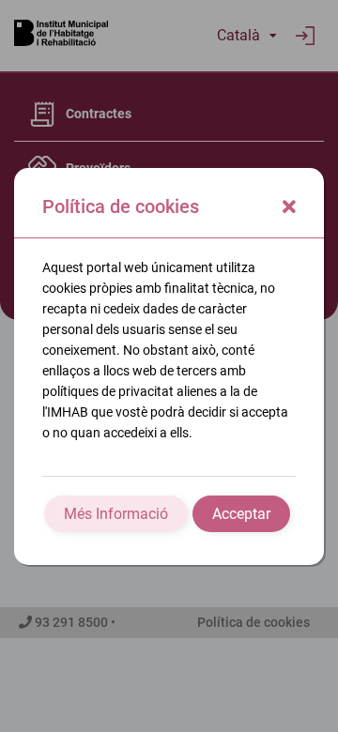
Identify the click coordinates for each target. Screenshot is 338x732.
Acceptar (241, 514)
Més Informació (116, 514)
